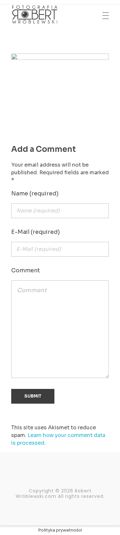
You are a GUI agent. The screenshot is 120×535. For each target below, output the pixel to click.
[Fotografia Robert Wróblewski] (34, 14)
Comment (25, 270)
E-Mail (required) (35, 231)
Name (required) (35, 193)
